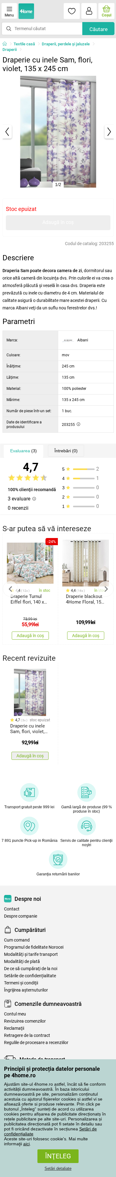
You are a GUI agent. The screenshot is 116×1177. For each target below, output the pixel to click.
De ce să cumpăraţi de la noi (30, 968)
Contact (11, 909)
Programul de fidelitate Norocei (33, 947)
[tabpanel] (58, 132)
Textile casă (24, 44)
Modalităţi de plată (22, 961)
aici (26, 1143)
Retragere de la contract (27, 1035)
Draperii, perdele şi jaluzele (66, 44)
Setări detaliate (58, 1168)
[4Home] (6, 44)
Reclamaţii (14, 1028)
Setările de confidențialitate (30, 976)
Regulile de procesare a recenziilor (36, 1042)
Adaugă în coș (58, 222)
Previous (10, 589)
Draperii (9, 49)
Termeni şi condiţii (21, 983)
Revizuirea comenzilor (25, 1021)
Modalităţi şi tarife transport (31, 954)
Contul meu (15, 1014)
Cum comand (17, 940)
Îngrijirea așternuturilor (26, 990)
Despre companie (20, 916)
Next (106, 589)
